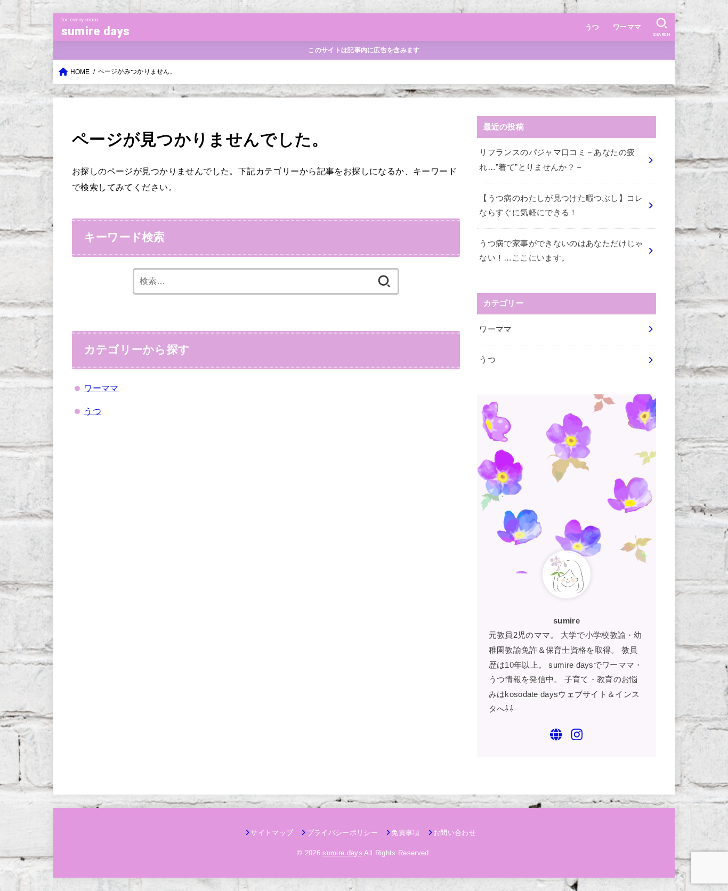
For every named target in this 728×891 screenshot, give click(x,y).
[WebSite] (556, 734)
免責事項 (405, 833)
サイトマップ (271, 833)
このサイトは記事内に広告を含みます (363, 50)
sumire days (95, 31)
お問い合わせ (454, 833)
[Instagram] (577, 734)
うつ (592, 27)
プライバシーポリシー (342, 833)
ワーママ (627, 27)
